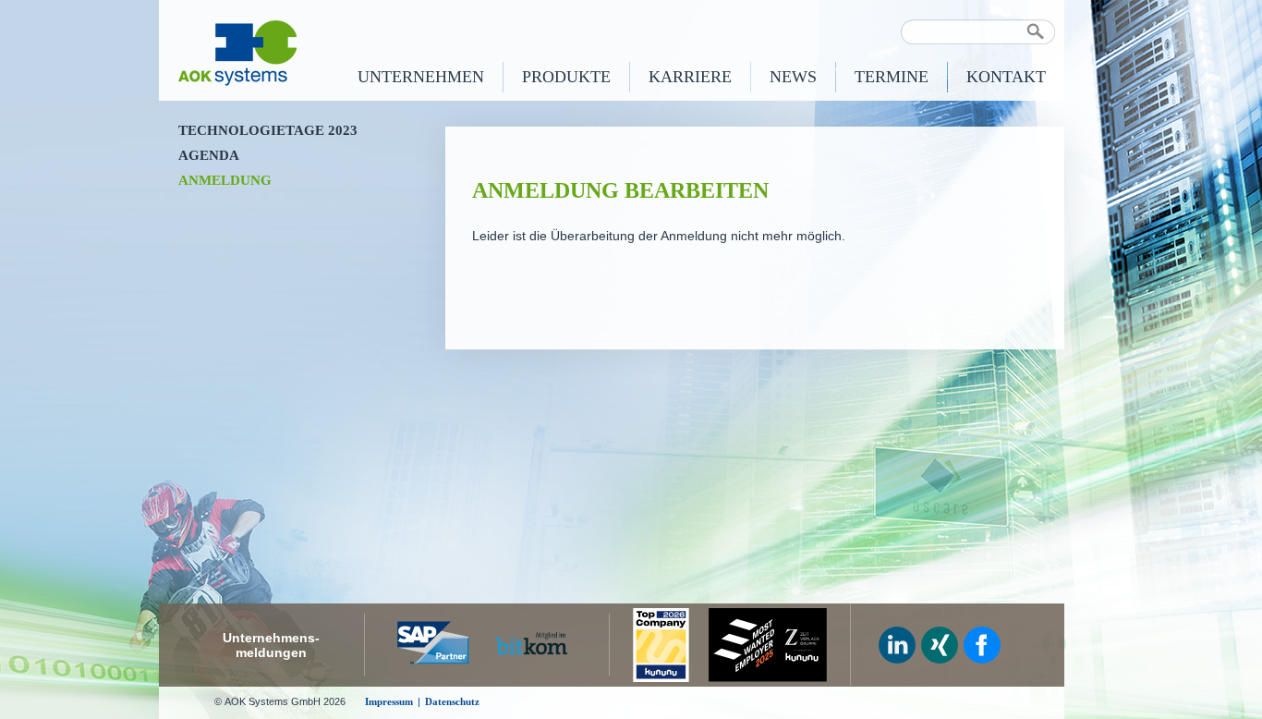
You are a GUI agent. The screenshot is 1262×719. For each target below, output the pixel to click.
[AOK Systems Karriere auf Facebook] (982, 645)
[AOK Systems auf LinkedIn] (897, 645)
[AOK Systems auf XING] (939, 645)
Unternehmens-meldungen (271, 645)
